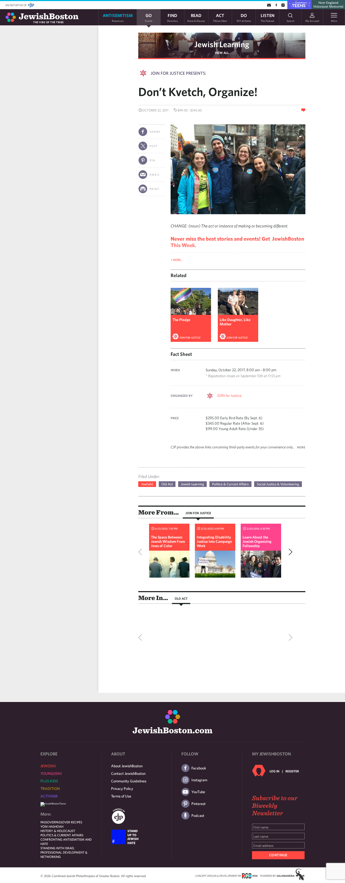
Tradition (50, 788)
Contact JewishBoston (128, 773)
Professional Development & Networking (63, 854)
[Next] (289, 552)
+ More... (177, 259)
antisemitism (118, 17)
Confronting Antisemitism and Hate (66, 841)
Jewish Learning (221, 44)
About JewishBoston (127, 766)
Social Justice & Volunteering (278, 484)
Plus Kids (49, 781)
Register (292, 771)
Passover (47, 822)
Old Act (167, 484)
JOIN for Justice (190, 337)
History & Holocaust (57, 831)
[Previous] (141, 552)
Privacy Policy (122, 788)
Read (196, 17)
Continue (278, 855)
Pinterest (198, 804)
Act (220, 17)
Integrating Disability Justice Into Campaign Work (214, 541)
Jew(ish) (147, 484)
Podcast (197, 815)
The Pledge (181, 320)
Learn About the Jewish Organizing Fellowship (257, 541)
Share (155, 131)
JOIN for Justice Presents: (178, 73)
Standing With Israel (57, 848)
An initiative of (16, 5)
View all (222, 52)
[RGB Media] (249, 875)
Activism (49, 796)
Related (179, 275)
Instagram (199, 780)
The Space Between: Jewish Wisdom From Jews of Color (168, 541)
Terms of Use (121, 796)
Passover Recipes (68, 822)
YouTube (198, 792)
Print (155, 188)
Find (172, 17)
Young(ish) (51, 773)
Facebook (198, 768)
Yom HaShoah (51, 826)
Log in (274, 771)
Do (244, 17)
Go (148, 17)
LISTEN (267, 17)
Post (154, 146)
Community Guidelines (128, 781)
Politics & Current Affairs (230, 484)
